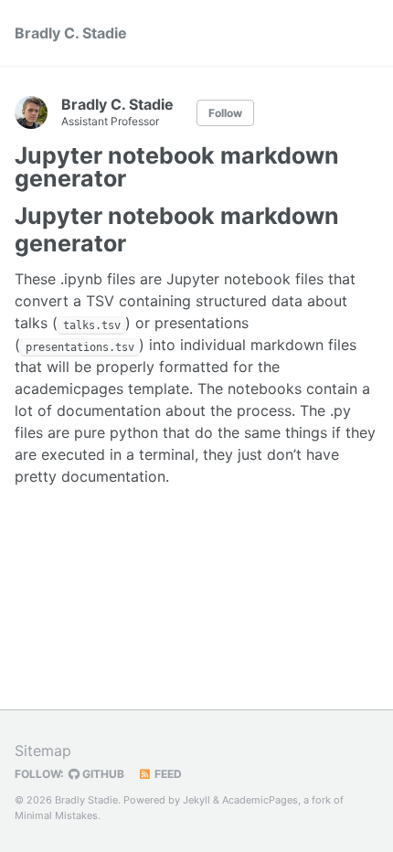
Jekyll (196, 799)
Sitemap (43, 750)
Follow (225, 113)
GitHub (102, 774)
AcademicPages (260, 799)
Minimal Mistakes (56, 815)
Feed (167, 774)
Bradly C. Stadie (71, 33)
